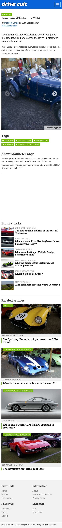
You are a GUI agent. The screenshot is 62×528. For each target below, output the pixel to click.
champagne (42, 140)
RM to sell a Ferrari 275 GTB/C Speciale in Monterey (28, 426)
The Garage (7, 498)
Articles (4, 494)
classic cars (24, 140)
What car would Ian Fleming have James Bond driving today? (37, 242)
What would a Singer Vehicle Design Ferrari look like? (34, 253)
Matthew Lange (11, 23)
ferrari (8, 140)
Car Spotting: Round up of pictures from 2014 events (30, 341)
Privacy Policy (38, 498)
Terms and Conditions (42, 494)
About (35, 491)
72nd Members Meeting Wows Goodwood (37, 284)
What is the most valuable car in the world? (29, 383)
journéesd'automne (28, 144)
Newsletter (37, 512)
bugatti (8, 144)
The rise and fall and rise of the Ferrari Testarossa (36, 232)
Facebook (6, 508)
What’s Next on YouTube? (29, 273)
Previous (7, 94)
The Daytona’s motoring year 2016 (23, 469)
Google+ (5, 516)
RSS (34, 508)
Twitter (4, 512)
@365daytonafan (9, 25)
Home (4, 491)
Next (55, 94)
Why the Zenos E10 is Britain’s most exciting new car (34, 264)
